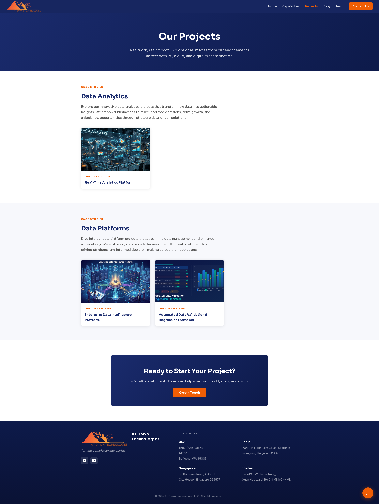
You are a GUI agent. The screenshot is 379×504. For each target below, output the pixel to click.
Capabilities (290, 6)
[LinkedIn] (94, 460)
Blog (327, 6)
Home (272, 6)
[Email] (84, 460)
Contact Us (360, 6)
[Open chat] (367, 492)
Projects (311, 6)
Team (339, 6)
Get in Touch (189, 393)
